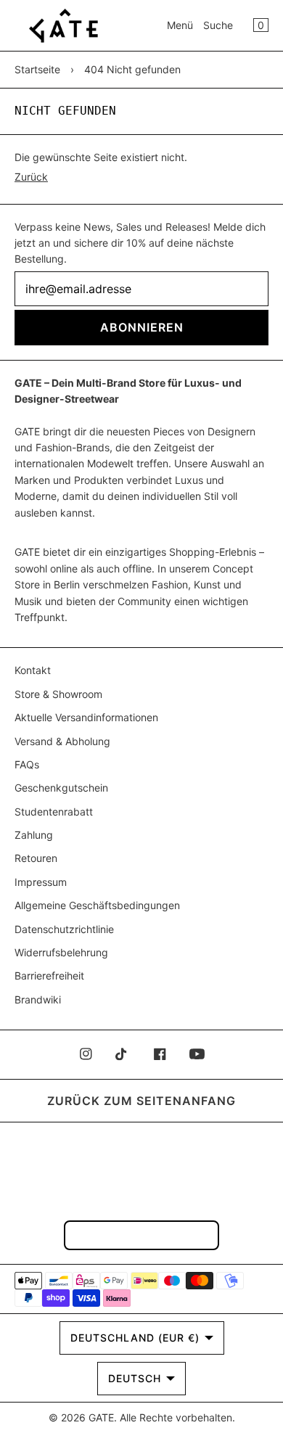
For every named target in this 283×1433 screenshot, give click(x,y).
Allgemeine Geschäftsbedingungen (97, 905)
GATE (101, 1417)
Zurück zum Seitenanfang (141, 1100)
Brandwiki (38, 999)
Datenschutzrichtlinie (64, 929)
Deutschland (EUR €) (135, 1337)
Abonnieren (142, 327)
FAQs (27, 764)
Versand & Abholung (62, 741)
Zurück (31, 177)
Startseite (37, 69)
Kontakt (33, 670)
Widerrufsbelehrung (61, 952)
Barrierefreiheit (49, 975)
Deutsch (134, 1378)
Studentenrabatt (54, 811)
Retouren (36, 858)
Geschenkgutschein (61, 787)
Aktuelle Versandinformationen (86, 717)
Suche (218, 25)
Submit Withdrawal (141, 1234)
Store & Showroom (58, 694)
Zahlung (34, 835)
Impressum (41, 882)
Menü (180, 25)
